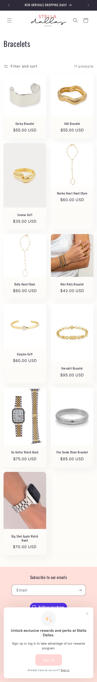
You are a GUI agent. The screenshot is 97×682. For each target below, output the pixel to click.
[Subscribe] (80, 590)
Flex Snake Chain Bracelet (72, 452)
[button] (9, 20)
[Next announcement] (88, 5)
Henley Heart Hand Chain (72, 193)
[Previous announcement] (9, 5)
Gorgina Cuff (25, 354)
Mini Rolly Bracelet (72, 284)
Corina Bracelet (25, 124)
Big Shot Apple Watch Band (25, 538)
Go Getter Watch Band (25, 452)
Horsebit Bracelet (72, 368)
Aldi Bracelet (72, 124)
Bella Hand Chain (24, 284)
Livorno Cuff (24, 215)
